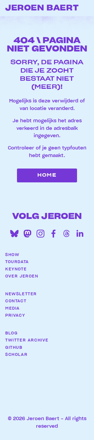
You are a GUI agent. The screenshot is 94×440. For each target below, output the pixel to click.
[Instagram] (40, 233)
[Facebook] (53, 233)
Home (47, 175)
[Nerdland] (28, 398)
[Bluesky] (14, 233)
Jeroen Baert (42, 8)
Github (13, 347)
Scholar (16, 354)
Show (12, 255)
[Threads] (66, 233)
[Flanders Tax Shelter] (47, 382)
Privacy (15, 315)
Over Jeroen (21, 276)
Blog (11, 333)
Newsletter (21, 294)
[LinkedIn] (79, 233)
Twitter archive (26, 340)
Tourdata (17, 262)
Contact (15, 301)
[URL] (27, 233)
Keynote (16, 269)
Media (12, 308)
